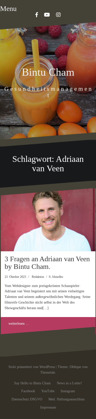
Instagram (68, 391)
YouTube (48, 391)
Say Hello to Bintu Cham (32, 383)
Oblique (75, 367)
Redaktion (38, 277)
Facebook (28, 391)
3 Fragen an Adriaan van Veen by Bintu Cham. (47, 263)
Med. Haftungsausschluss (66, 399)
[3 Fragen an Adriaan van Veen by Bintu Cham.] (48, 219)
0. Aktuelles (56, 277)
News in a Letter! (69, 383)
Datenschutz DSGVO (27, 399)
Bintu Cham (48, 72)
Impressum (48, 407)
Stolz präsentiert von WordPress (31, 367)
